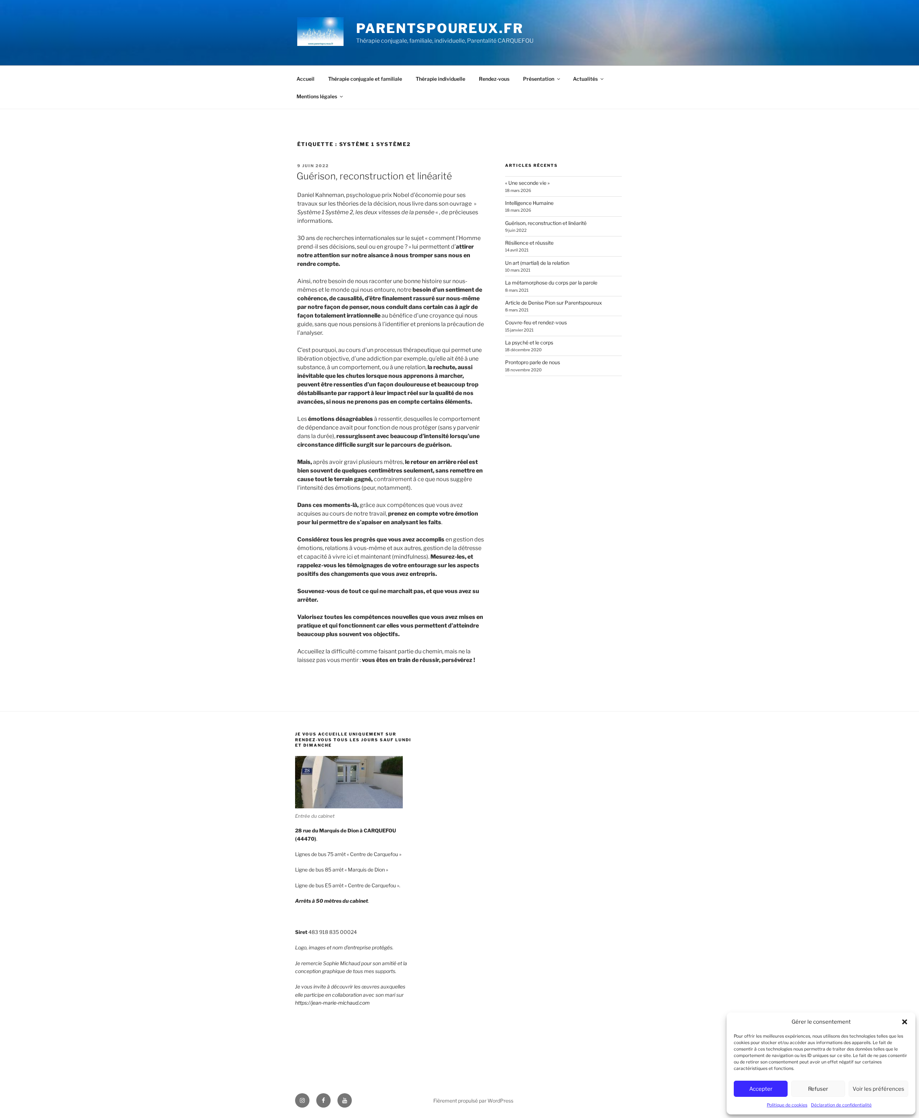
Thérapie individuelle (440, 79)
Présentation (538, 79)
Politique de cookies (787, 1105)
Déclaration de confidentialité (841, 1105)
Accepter (761, 1089)
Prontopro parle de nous (532, 362)
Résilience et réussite (529, 243)
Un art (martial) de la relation (537, 263)
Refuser (818, 1089)
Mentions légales (317, 96)
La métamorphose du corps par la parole (551, 283)
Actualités (585, 79)
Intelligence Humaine (529, 203)
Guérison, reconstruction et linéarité (374, 176)
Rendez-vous (494, 79)
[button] (904, 1021)
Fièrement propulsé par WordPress (473, 1101)
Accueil (305, 79)
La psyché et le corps (529, 342)
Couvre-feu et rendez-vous (536, 322)
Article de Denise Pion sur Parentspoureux (553, 303)
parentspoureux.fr (439, 28)
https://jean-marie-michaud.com (332, 1003)
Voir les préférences (878, 1089)
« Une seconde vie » (527, 183)
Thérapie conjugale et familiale (365, 79)
